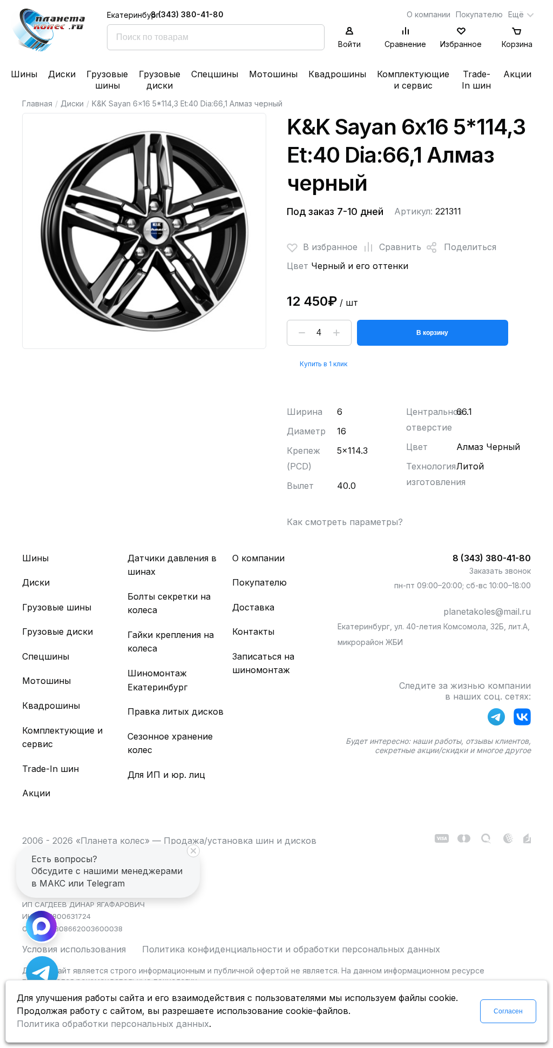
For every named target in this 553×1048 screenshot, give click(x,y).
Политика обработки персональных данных (113, 1023)
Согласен (508, 1011)
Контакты (253, 631)
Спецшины (214, 74)
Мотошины (273, 74)
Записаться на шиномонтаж (263, 663)
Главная (37, 103)
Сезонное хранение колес (170, 743)
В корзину (432, 333)
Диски (62, 74)
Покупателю (479, 14)
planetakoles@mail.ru (487, 611)
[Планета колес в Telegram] (496, 719)
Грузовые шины (107, 80)
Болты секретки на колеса (169, 603)
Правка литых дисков (175, 711)
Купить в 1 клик (323, 364)
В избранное (330, 246)
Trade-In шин (476, 80)
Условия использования (74, 949)
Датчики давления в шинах (172, 565)
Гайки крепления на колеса (170, 641)
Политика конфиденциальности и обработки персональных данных (291, 949)
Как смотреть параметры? (345, 521)
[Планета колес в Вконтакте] (522, 719)
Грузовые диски (159, 80)
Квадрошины (337, 74)
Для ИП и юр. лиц (166, 774)
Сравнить (400, 246)
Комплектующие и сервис (413, 80)
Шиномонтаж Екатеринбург (157, 680)
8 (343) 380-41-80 (187, 14)
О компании (428, 14)
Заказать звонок (500, 570)
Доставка (253, 607)
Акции (517, 74)
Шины (24, 74)
